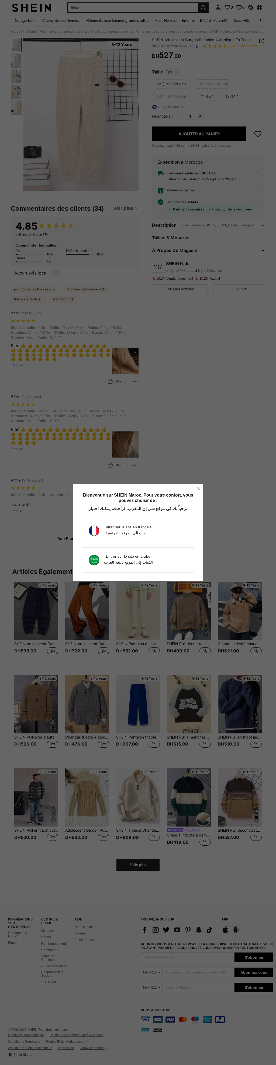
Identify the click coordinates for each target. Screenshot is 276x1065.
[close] (198, 488)
